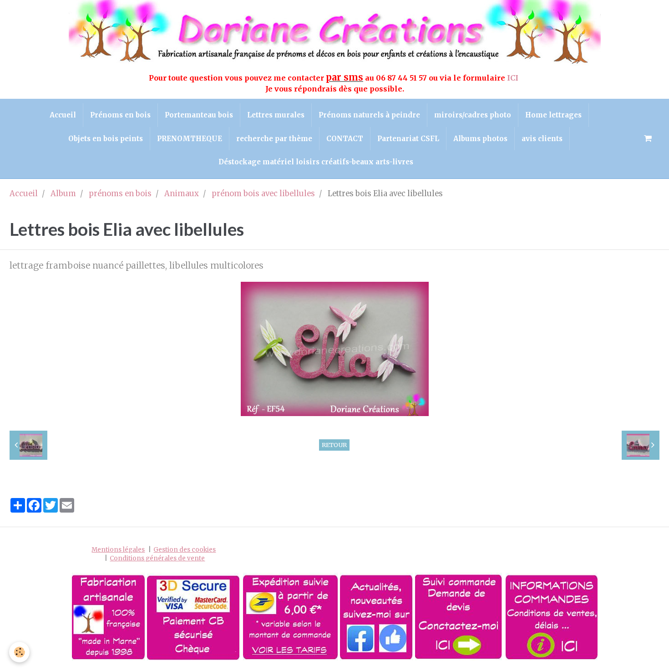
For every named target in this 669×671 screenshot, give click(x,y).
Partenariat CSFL (408, 138)
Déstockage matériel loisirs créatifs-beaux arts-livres (315, 162)
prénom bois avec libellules (263, 193)
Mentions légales (118, 550)
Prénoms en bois (120, 115)
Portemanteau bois (199, 115)
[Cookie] (19, 652)
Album (63, 193)
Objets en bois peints (105, 138)
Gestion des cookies (184, 550)
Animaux (181, 193)
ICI (513, 77)
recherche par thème (274, 138)
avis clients (542, 138)
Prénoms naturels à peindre (369, 115)
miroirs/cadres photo (472, 115)
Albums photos (480, 138)
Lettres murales (275, 115)
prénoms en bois (120, 193)
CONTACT (344, 138)
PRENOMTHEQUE (189, 138)
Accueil (63, 115)
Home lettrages (553, 115)
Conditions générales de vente (157, 558)
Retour (334, 444)
